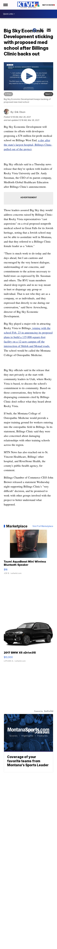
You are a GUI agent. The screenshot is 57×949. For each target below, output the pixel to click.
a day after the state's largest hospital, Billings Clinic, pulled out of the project (28, 144)
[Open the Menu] (5, 5)
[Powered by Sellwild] (48, 711)
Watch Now (47, 5)
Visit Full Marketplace (42, 526)
